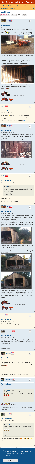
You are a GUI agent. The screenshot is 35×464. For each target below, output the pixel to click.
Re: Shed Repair (6, 111)
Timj (8, 20)
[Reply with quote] (30, 21)
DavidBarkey (9, 331)
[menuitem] (5, 6)
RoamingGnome (8, 379)
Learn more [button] (7, 456)
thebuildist (8, 353)
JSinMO (2, 106)
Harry (7, 414)
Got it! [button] (10, 460)
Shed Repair (5, 12)
